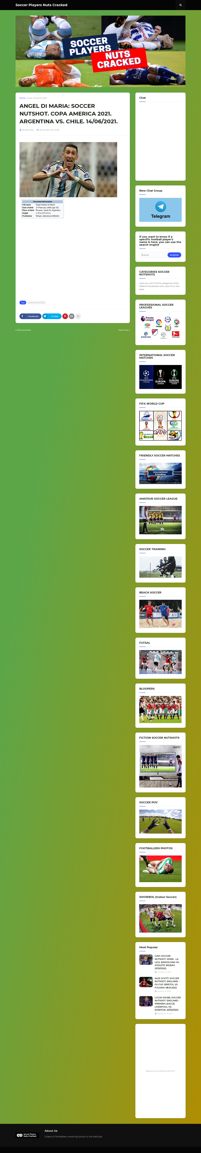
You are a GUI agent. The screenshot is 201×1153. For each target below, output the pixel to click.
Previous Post (24, 330)
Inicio (22, 98)
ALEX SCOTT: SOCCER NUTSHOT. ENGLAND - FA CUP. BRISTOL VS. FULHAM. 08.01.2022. (167, 983)
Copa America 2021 (37, 98)
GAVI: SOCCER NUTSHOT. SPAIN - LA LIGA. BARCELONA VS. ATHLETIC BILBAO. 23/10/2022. (167, 962)
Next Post (123, 330)
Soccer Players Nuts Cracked (41, 5)
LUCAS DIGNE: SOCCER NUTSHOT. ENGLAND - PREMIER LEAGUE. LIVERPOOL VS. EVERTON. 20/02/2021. (168, 1003)
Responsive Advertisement (160, 1071)
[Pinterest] (65, 316)
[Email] (71, 316)
